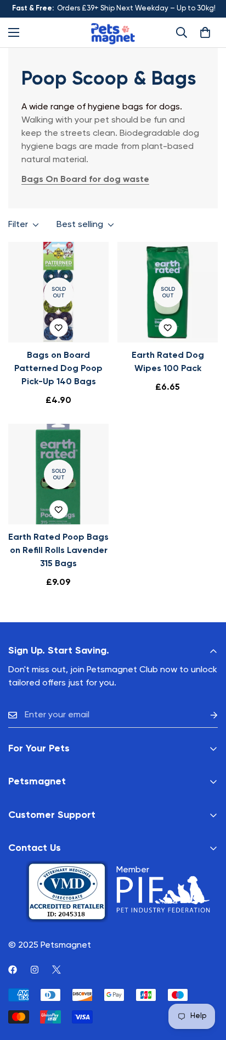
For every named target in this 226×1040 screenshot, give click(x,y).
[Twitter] (56, 969)
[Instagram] (34, 969)
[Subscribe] (205, 715)
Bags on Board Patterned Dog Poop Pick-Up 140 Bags (58, 368)
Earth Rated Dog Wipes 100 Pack (168, 362)
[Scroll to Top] (206, 982)
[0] (205, 32)
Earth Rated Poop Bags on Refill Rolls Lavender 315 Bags (58, 550)
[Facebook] (12, 969)
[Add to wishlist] (58, 327)
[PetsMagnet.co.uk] (113, 32)
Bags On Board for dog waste (85, 179)
